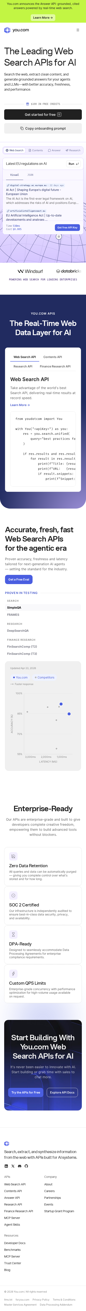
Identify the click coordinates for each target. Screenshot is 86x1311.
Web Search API (14, 1184)
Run (71, 163)
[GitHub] (26, 1166)
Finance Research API (18, 1211)
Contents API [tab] (52, 357)
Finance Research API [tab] (55, 366)
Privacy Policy (41, 1299)
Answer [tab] (56, 150)
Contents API (13, 1191)
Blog (7, 1270)
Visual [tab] (14, 174)
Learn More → (43, 17)
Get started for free (42, 114)
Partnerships (52, 1197)
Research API (13, 1204)
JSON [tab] (30, 174)
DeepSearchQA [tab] (18, 630)
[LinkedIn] (6, 1166)
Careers (49, 1191)
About (48, 1184)
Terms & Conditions (64, 1299)
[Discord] (20, 1166)
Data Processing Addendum (56, 1304)
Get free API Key (67, 227)
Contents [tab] (37, 150)
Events (48, 1204)
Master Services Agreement (20, 1304)
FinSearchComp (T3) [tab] (22, 653)
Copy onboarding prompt (45, 128)
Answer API (12, 1197)
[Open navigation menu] (78, 30)
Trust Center (12, 1263)
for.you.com (22, 1299)
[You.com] (41, 1143)
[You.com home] (16, 30)
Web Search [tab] (16, 150)
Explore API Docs (62, 1092)
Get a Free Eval (18, 579)
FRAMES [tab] (13, 614)
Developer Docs (14, 1243)
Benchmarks (12, 1250)
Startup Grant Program (59, 1211)
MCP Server (12, 1218)
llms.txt (8, 1299)
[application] (43, 728)
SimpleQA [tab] (14, 607)
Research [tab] (74, 150)
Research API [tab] (23, 366)
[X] (13, 1166)
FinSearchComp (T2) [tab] (22, 646)
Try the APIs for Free (25, 1092)
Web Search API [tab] (25, 357)
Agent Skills (12, 1224)
